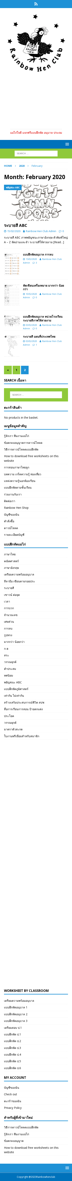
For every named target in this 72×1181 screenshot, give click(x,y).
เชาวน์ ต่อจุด (12, 595)
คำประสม (10, 669)
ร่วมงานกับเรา (13, 494)
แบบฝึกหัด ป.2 (12, 1041)
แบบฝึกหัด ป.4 (12, 1054)
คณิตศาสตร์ (11, 561)
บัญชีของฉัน (11, 514)
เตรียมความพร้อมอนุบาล (19, 574)
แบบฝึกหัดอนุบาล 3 (15, 1021)
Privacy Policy (13, 1108)
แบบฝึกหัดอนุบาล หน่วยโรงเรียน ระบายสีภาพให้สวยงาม (43, 318)
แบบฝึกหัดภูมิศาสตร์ (16, 689)
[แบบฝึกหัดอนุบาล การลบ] (12, 264)
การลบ (8, 628)
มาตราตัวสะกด (13, 729)
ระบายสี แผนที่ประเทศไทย (39, 336)
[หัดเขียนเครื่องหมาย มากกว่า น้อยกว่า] (12, 295)
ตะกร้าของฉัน (12, 1101)
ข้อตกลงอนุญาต (14, 1141)
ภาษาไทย (10, 554)
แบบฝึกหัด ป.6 (12, 1068)
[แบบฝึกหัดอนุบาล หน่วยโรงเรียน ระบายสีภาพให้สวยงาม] (12, 320)
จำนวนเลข (11, 615)
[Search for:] (36, 153)
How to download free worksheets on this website (31, 458)
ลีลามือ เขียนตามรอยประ (19, 581)
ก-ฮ (6, 648)
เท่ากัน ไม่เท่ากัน (14, 695)
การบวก (9, 608)
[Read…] (58, 242)
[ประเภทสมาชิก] (36, 4)
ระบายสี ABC (15, 225)
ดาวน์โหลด (11, 528)
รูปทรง (8, 635)
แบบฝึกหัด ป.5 (12, 1061)
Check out (10, 1094)
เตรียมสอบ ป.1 (13, 1028)
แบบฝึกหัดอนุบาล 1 (15, 1007)
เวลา (7, 601)
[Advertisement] (36, 100)
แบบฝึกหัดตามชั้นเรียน (18, 487)
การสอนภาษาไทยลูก (16, 467)
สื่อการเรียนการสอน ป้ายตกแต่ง (23, 709)
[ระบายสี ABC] (36, 203)
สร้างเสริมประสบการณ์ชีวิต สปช (24, 702)
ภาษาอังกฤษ (11, 568)
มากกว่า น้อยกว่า (14, 642)
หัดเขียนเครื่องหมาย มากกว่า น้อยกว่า (43, 287)
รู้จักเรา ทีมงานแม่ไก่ (16, 436)
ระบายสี (9, 588)
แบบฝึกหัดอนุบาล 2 (15, 1014)
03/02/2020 (31, 324)
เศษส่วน (9, 621)
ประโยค (9, 716)
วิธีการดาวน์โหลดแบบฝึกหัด (21, 449)
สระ (6, 655)
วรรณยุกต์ (10, 662)
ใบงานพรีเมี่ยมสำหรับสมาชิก (21, 736)
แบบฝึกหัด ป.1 (12, 1034)
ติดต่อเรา (9, 501)
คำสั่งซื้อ (9, 521)
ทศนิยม (8, 675)
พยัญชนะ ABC (13, 682)
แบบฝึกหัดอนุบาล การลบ (38, 254)
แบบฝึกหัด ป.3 (12, 1048)
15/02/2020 (13, 231)
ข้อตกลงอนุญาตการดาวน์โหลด (23, 443)
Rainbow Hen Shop (16, 508)
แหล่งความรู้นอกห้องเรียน (19, 481)
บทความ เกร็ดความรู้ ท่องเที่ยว (22, 474)
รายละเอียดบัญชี (14, 535)
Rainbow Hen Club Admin (41, 231)
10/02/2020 (31, 293)
